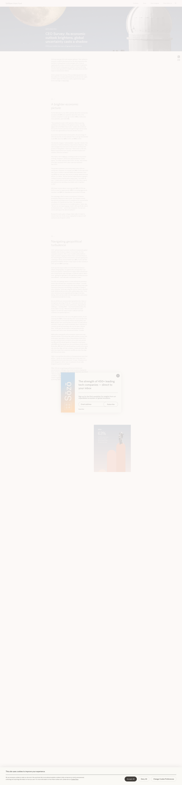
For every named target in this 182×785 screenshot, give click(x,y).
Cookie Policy (74, 779)
